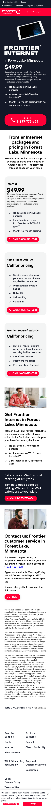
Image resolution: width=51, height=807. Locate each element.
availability (19, 708)
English (30, 6)
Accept (32, 803)
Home (7, 708)
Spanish (39, 6)
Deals (8, 742)
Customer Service (36, 764)
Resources (32, 770)
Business (19, 6)
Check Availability (35, 747)
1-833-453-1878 (14, 566)
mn (29, 708)
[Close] (47, 794)
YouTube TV (11, 764)
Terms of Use (12, 787)
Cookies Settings (11, 803)
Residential (7, 6)
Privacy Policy (12, 782)
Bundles (9, 736)
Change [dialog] (23, 2)
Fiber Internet (12, 752)
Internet (9, 747)
